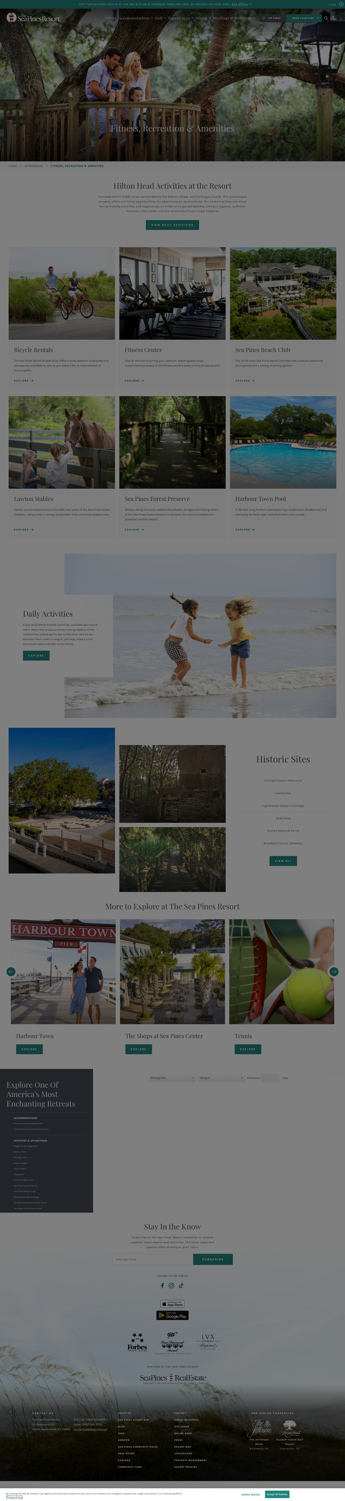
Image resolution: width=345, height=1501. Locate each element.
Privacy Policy (14, 1497)
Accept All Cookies (277, 1494)
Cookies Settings (250, 1494)
